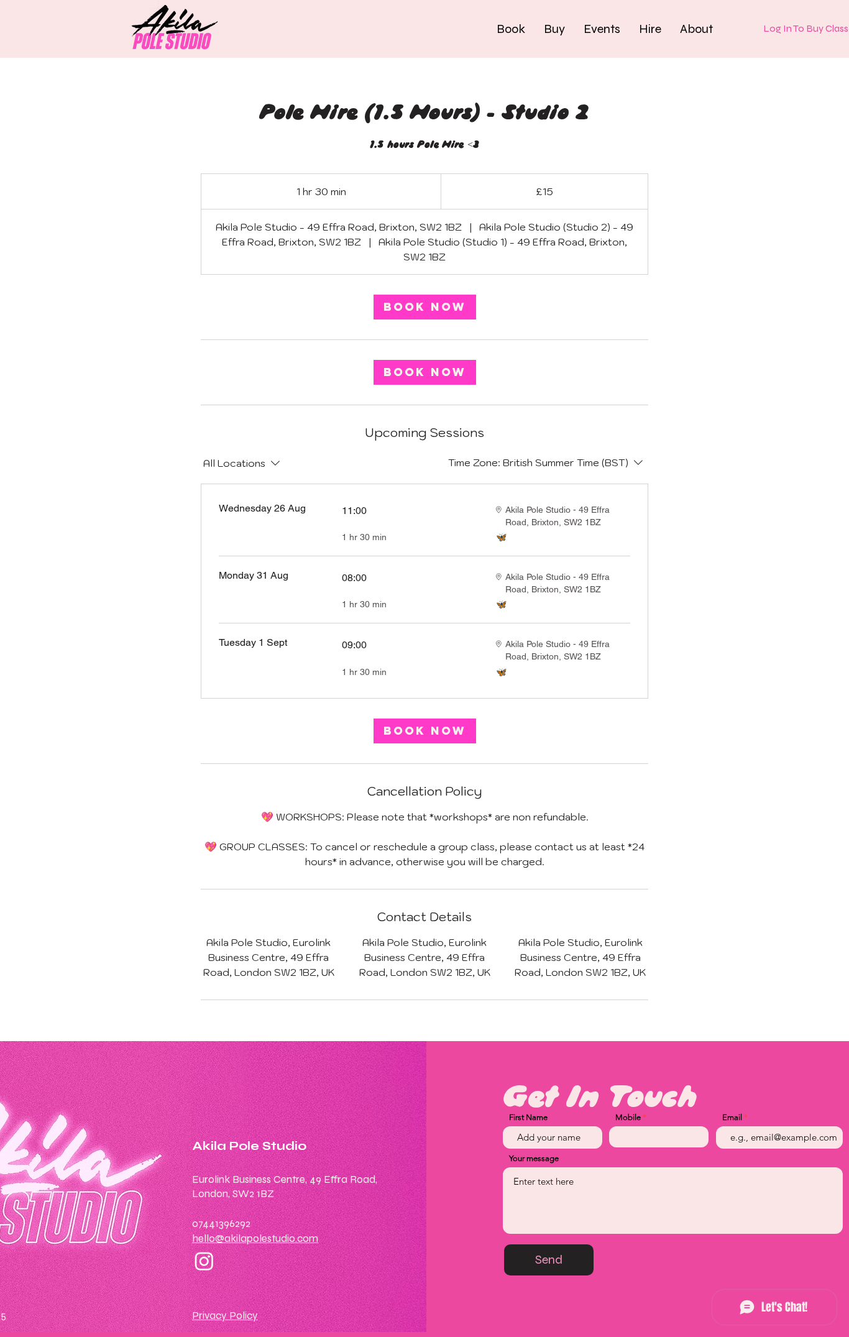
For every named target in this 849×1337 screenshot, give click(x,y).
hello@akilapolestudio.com (255, 1238)
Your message (534, 1158)
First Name (528, 1117)
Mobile (628, 1117)
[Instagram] (204, 1261)
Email (732, 1117)
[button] (511, 29)
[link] (425, 307)
